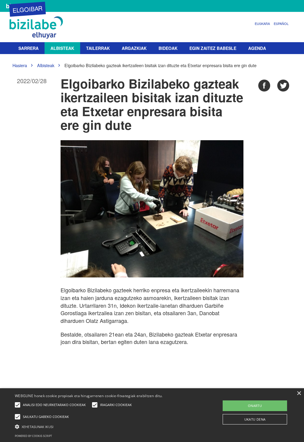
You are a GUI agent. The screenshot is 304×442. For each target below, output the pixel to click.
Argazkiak (134, 48)
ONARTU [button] (255, 405)
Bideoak (168, 48)
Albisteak (62, 48)
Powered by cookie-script (33, 436)
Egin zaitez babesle (212, 48)
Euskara (262, 23)
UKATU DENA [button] (255, 419)
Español (281, 23)
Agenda (257, 48)
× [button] (299, 393)
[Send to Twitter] (283, 85)
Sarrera (28, 48)
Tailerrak (98, 48)
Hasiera (19, 65)
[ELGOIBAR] (38, 27)
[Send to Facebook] (264, 85)
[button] (104, 426)
